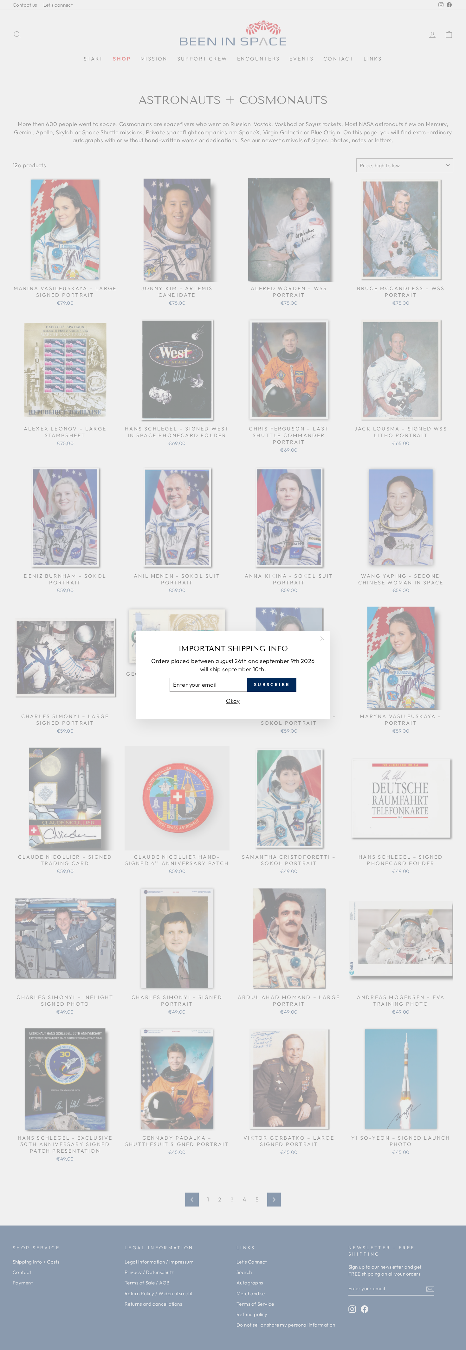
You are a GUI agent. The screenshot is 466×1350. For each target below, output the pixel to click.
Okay (233, 700)
